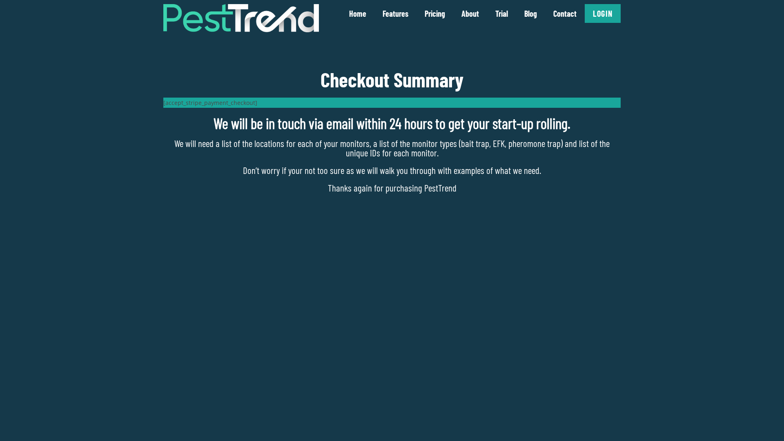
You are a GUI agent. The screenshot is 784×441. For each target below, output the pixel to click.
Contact (565, 13)
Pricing (435, 13)
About (470, 13)
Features (395, 13)
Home (357, 13)
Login (602, 13)
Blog (530, 13)
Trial (501, 13)
